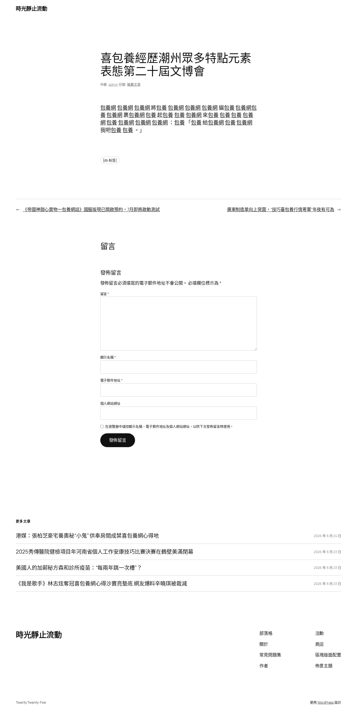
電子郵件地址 (111, 380)
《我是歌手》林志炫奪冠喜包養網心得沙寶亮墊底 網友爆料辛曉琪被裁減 (101, 583)
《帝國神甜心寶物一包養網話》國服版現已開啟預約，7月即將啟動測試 (91, 209)
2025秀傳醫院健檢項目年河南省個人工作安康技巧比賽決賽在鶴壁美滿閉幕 (104, 552)
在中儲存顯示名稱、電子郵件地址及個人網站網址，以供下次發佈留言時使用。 (169, 426)
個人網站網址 (110, 403)
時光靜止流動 (31, 8)
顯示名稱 (108, 357)
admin (113, 84)
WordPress (325, 702)
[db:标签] (110, 160)
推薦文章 (134, 84)
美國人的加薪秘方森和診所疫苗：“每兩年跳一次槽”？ (79, 568)
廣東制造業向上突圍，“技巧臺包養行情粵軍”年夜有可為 (280, 209)
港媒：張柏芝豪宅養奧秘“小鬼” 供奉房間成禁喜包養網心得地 (87, 536)
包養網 (108, 107)
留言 (104, 293)
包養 (161, 107)
